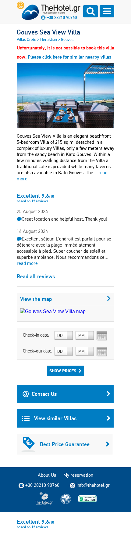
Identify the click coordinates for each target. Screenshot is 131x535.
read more (27, 263)
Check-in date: (36, 335)
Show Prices (62, 371)
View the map (36, 298)
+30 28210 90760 (62, 17)
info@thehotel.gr (93, 485)
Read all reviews (36, 276)
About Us (47, 475)
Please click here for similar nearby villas (69, 57)
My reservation (78, 475)
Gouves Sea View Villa (48, 32)
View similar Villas (54, 418)
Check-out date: (37, 351)
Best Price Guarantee (65, 444)
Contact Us (44, 393)
